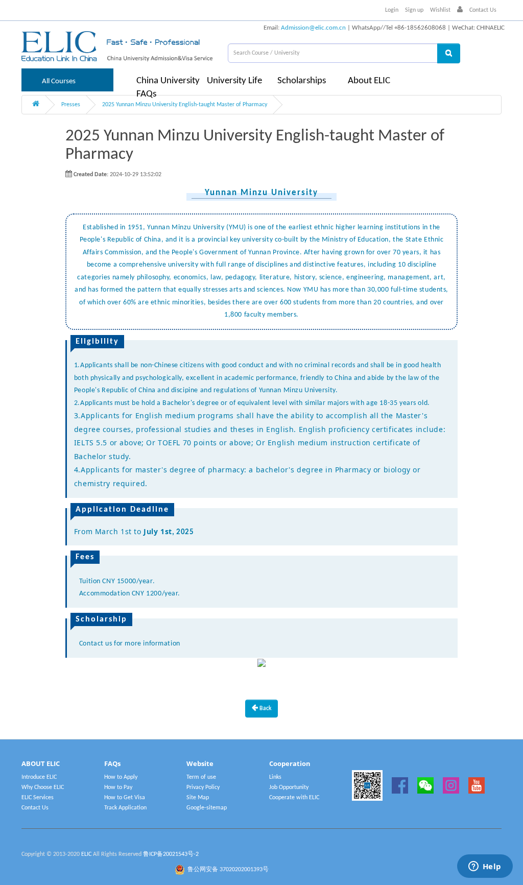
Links (275, 777)
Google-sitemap (206, 808)
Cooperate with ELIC (294, 798)
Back (264, 708)
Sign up (414, 10)
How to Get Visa (124, 798)
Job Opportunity (288, 787)
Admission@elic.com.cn (313, 28)
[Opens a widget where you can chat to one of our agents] (485, 867)
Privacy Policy (203, 787)
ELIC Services (37, 798)
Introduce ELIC (39, 777)
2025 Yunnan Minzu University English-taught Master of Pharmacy (184, 105)
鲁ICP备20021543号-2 (171, 854)
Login (391, 10)
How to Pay (118, 787)
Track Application (125, 808)
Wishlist (440, 10)
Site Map (197, 798)
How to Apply (120, 777)
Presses (70, 105)
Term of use (201, 777)
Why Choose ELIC (42, 787)
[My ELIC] (460, 10)
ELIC (86, 854)
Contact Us (482, 10)
